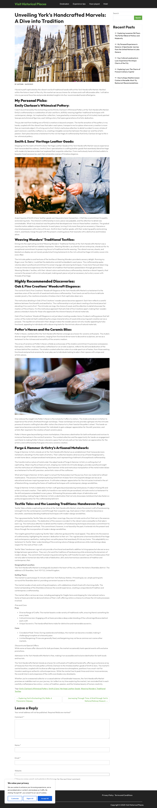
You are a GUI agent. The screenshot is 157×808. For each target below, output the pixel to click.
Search (116, 13)
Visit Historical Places (30, 4)
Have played (94, 4)
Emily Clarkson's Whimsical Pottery (33, 688)
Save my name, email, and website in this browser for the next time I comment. (49, 779)
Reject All (30, 798)
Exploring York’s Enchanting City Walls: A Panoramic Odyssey (34, 699)
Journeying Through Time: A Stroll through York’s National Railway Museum (88, 699)
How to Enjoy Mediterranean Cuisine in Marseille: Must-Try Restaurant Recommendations (127, 80)
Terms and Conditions (123, 795)
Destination (64, 4)
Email (18, 758)
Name (18, 745)
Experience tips (79, 4)
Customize (15, 798)
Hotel (105, 4)
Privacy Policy (108, 795)
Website (18, 771)
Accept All (45, 798)
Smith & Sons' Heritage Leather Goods (64, 688)
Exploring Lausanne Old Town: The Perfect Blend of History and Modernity (127, 35)
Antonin (20, 84)
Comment (19, 717)
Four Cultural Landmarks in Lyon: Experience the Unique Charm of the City (126, 60)
